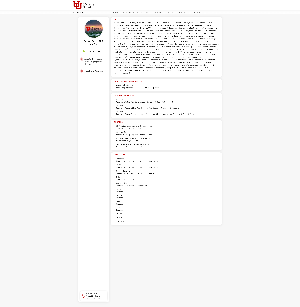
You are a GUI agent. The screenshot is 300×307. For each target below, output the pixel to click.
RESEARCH (158, 12)
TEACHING (196, 12)
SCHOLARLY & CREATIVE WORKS (136, 12)
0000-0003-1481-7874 (95, 51)
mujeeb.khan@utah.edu (93, 71)
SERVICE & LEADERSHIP (177, 12)
